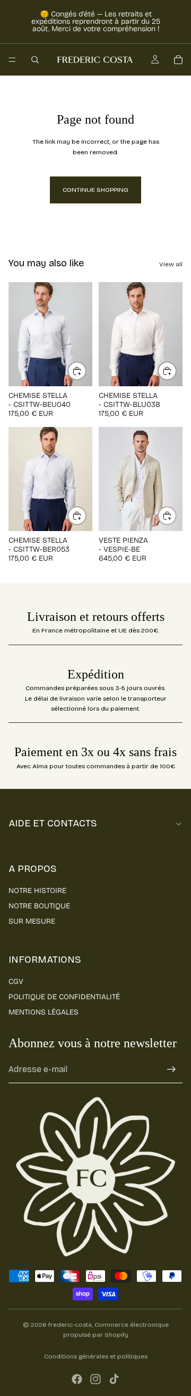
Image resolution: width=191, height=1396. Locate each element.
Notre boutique (39, 905)
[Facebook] (77, 1379)
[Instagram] (95, 1379)
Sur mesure (31, 921)
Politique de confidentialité (64, 996)
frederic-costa (70, 1324)
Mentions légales (43, 1012)
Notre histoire (37, 890)
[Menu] (12, 60)
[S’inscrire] (171, 1069)
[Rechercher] (35, 59)
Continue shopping (95, 189)
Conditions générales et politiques (95, 1356)
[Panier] (178, 59)
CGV (15, 981)
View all (171, 264)
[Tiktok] (114, 1379)
